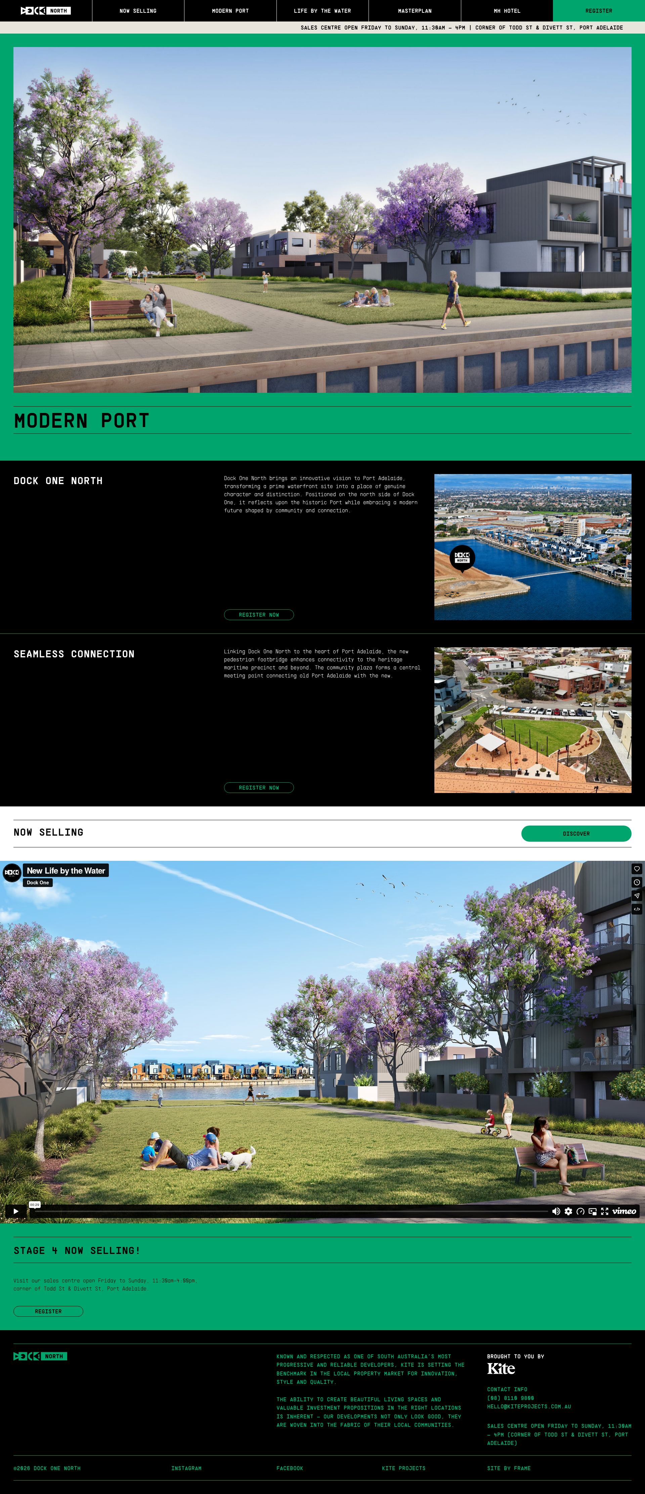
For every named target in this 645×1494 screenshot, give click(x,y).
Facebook (289, 1468)
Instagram (186, 1468)
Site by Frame (509, 1468)
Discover (576, 833)
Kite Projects (404, 1468)
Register (599, 10)
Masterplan (415, 10)
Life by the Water (322, 10)
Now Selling (138, 10)
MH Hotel (507, 10)
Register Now (259, 614)
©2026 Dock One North (47, 1468)
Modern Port (230, 10)
